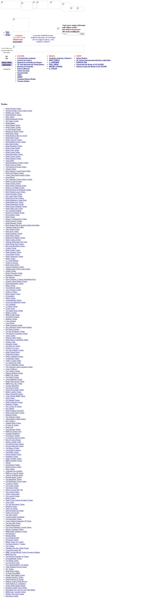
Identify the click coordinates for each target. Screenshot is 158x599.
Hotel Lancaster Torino (14, 325)
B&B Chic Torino (12, 375)
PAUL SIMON (53, 64)
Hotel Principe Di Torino (15, 579)
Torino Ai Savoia (12, 263)
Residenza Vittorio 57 (13, 275)
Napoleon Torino (12, 456)
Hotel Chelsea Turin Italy (15, 411)
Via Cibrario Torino (13, 371)
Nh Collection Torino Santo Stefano (19, 327)
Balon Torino (10, 286)
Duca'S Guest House (13, 440)
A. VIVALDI (53, 68)
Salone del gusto (23, 71)
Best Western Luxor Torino (15, 192)
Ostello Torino (11, 271)
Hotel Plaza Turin (12, 134)
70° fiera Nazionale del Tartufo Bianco (30, 64)
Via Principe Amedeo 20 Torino (17, 556)
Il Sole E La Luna (12, 348)
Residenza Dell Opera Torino (16, 588)
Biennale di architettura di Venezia (29, 62)
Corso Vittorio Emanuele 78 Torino (18, 521)
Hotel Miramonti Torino (14, 119)
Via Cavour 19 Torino (14, 406)
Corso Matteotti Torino (14, 379)
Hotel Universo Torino (14, 221)
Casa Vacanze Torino (13, 290)
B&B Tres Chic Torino (14, 384)
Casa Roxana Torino (13, 429)
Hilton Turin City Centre (14, 542)
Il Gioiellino (10, 296)
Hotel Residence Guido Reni (16, 200)
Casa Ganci (10, 502)
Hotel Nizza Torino (13, 236)
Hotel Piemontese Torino (15, 204)
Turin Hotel (10, 161)
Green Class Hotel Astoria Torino (18, 175)
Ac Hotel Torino (12, 306)
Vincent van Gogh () (24, 60)
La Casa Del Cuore (13, 563)
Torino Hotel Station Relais (15, 586)
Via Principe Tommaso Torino (17, 334)
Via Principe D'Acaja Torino (16, 167)
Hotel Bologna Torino (14, 223)
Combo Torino (11, 248)
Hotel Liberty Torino (13, 127)
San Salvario (10, 277)
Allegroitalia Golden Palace (16, 419)
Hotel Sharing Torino (13, 159)
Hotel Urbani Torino (13, 156)
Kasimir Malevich (23, 68)
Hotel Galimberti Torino (14, 356)
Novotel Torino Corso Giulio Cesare (19, 111)
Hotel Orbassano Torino (14, 256)
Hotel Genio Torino (13, 152)
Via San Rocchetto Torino (15, 504)
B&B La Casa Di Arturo (14, 473)
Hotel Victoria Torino (13, 108)
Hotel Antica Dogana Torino (16, 186)
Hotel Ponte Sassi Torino (15, 244)
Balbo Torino (10, 259)
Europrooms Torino (13, 465)
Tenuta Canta (10, 342)
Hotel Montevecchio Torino (16, 142)
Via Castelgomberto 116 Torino (17, 565)
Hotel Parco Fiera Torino (15, 198)
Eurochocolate (22, 73)
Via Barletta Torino (13, 400)
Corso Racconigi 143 (13, 550)
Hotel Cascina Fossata (14, 181)
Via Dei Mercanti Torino (14, 446)
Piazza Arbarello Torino (14, 394)
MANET (20, 77)
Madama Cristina (12, 404)
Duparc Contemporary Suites (16, 219)
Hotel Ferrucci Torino (13, 467)
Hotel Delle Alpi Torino (14, 209)
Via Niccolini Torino (13, 523)
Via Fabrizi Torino (12, 377)
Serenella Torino (12, 344)
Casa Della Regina (12, 538)
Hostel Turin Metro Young (15, 575)
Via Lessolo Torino (13, 496)
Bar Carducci (10, 421)
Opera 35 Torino (12, 509)
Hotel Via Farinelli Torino (15, 213)
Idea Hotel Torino (12, 144)
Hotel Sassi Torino (12, 265)
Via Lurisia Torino (12, 486)
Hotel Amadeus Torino (14, 234)
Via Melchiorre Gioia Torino (16, 481)
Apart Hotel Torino (13, 254)
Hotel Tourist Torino (13, 184)
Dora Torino (10, 469)
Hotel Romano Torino (14, 477)
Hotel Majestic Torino (14, 115)
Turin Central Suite (12, 494)
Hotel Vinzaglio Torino (14, 273)
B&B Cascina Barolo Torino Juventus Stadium (23, 552)
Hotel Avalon (10, 498)
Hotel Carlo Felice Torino (15, 413)
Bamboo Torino (11, 319)
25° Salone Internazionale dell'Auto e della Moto (93, 60)
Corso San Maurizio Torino (16, 302)
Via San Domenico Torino (15, 331)
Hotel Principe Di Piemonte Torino (18, 190)
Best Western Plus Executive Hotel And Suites (22, 225)
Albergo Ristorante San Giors (16, 242)
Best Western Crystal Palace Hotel (18, 171)
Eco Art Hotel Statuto (13, 211)
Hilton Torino (10, 298)
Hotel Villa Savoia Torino (15, 381)
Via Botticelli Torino (13, 288)
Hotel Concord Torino (14, 140)
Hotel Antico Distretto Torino (16, 206)
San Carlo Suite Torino (14, 196)
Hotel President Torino (14, 146)
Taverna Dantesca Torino (15, 267)
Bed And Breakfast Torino (15, 246)
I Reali (8, 463)
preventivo (17, 42)
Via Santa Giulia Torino (14, 311)
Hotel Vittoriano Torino (14, 402)
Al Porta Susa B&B (13, 573)
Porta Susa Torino (12, 231)
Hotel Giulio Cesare (13, 250)
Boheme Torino (11, 506)
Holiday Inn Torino (13, 113)
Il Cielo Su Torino (12, 425)
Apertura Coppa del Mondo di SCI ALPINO (91, 66)
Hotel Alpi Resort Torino (15, 173)
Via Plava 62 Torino (13, 346)
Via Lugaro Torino (12, 492)
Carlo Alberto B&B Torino (15, 396)
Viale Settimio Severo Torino (16, 567)
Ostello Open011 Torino (14, 577)
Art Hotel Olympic (12, 317)
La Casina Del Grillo (13, 363)
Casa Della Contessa (13, 450)
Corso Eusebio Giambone (15, 517)
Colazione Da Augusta (14, 471)
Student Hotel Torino (13, 423)
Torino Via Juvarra (12, 513)
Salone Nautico (81, 58)
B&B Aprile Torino (13, 315)
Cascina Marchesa (12, 386)
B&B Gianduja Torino (14, 461)
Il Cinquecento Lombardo (26, 58)
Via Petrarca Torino (13, 436)
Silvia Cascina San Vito (14, 490)
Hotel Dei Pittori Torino (14, 154)
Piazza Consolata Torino (14, 529)
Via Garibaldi (10, 304)
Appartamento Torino (13, 300)
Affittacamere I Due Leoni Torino (18, 269)
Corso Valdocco (11, 369)
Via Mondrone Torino (14, 479)
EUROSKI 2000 (81, 62)
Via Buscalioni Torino (14, 519)
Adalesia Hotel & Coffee (15, 227)
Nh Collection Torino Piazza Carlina (19, 179)
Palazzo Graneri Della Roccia (16, 581)
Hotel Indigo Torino (13, 125)
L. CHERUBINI (54, 62)
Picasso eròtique (23, 81)
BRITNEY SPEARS (55, 66)
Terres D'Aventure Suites (15, 390)
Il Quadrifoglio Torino (14, 559)
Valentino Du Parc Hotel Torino (17, 548)
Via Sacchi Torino (12, 388)
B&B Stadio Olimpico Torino (16, 531)
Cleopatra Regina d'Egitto (26, 79)
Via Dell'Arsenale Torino (15, 444)
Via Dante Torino (12, 488)
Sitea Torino (10, 117)
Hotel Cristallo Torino (14, 459)
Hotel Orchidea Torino (14, 194)
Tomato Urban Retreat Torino (16, 281)
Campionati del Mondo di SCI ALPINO (90, 64)
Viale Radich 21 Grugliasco (16, 584)
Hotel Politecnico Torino (14, 202)
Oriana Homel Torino (13, 454)
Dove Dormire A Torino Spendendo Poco (21, 279)
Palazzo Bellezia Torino (14, 373)
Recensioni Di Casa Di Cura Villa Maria (20, 590)
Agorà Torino (10, 336)
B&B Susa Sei (11, 554)
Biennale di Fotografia (25, 66)
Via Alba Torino (11, 515)
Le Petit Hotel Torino (13, 129)
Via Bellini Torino (12, 452)
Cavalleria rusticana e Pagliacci (60, 58)
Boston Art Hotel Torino (14, 131)
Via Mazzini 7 (11, 534)
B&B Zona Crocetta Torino (16, 592)
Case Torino (10, 323)
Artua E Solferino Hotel (14, 475)
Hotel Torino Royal (13, 352)
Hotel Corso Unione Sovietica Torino (19, 500)
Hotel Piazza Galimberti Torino (17, 340)
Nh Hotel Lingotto (12, 329)
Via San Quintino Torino (15, 350)
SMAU (19, 75)
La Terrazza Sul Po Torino (15, 438)
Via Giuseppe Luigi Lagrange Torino (19, 367)
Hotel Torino (10, 217)
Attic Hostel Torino (13, 229)
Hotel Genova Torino (13, 165)
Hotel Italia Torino (12, 138)
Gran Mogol (10, 177)
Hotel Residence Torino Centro (17, 163)
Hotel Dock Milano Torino (15, 238)
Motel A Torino (11, 313)
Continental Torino (12, 359)
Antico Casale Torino (13, 361)
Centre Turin (10, 309)
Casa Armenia (11, 321)
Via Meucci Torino (12, 448)
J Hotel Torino (11, 169)
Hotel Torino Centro (13, 294)
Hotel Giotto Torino (13, 148)
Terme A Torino (11, 292)
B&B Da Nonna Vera (13, 431)
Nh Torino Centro (12, 121)
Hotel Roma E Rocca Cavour (16, 136)
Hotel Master (10, 123)
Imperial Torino (11, 415)
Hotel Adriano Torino (13, 252)
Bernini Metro (11, 536)
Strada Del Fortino (12, 354)
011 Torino (10, 569)
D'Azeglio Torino (12, 540)
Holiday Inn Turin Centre (15, 594)
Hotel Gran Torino (12, 150)
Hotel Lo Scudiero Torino (15, 188)
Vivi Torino (10, 546)
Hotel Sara (9, 427)
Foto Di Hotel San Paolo (15, 511)
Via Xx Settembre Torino (15, 365)
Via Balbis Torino (12, 561)
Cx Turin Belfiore (12, 261)
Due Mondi (10, 409)
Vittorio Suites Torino (13, 338)
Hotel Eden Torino (12, 571)
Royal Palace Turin (13, 215)
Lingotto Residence (13, 434)
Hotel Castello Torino (13, 392)
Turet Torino (10, 398)
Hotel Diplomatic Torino (14, 284)
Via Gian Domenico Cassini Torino (18, 527)
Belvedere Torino (12, 596)
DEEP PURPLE (54, 60)
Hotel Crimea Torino (13, 240)
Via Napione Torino (13, 417)
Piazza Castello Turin (13, 442)
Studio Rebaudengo (13, 525)
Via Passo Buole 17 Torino (15, 544)
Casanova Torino (12, 484)
